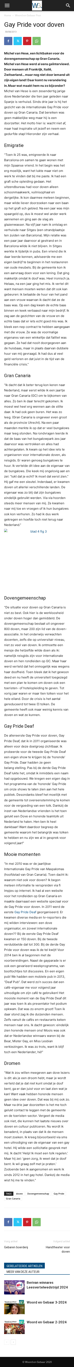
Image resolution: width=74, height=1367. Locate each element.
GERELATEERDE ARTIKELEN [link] (24, 1266)
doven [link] (19, 1193)
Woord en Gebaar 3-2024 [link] (47, 1302)
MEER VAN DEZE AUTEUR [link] (23, 1271)
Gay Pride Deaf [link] (25, 912)
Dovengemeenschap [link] (38, 1193)
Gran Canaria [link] (13, 1198)
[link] (7, 5)
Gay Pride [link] (59, 1193)
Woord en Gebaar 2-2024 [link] (47, 1322)
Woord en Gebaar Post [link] (28, 15)
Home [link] (7, 15)
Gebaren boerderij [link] (16, 1247)
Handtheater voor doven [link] (58, 1249)
